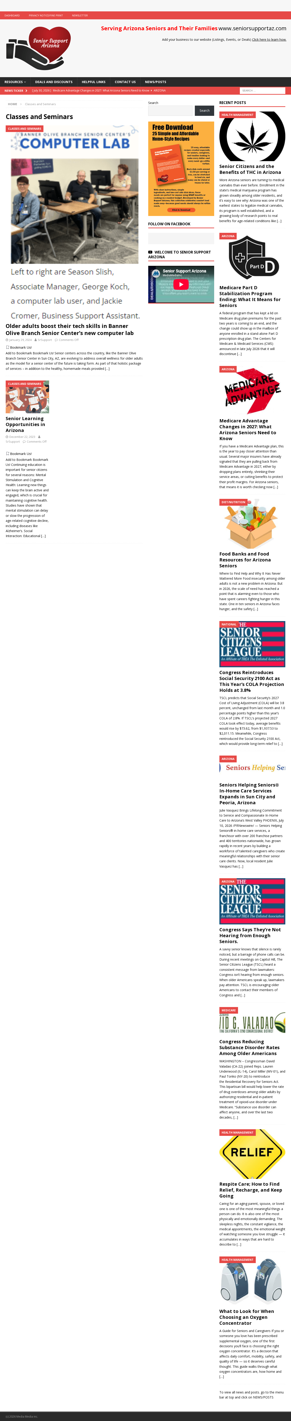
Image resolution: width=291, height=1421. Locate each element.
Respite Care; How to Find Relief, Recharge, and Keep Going (250, 1190)
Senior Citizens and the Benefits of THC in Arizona (250, 169)
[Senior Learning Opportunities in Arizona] (27, 397)
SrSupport (45, 340)
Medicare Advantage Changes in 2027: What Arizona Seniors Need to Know (247, 430)
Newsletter (80, 15)
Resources (14, 82)
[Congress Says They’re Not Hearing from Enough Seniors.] (252, 901)
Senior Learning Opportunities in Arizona (25, 424)
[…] (107, 368)
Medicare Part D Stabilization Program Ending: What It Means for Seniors (250, 296)
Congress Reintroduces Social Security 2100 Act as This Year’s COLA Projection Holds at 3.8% (251, 681)
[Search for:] (262, 90)
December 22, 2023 (22, 437)
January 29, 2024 (20, 340)
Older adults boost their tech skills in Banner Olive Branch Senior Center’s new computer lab (70, 329)
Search (153, 103)
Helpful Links (93, 82)
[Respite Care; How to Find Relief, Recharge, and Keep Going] (252, 1154)
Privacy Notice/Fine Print (46, 15)
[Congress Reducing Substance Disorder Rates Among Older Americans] (252, 1021)
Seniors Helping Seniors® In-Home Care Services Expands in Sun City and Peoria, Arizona (249, 794)
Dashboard (12, 15)
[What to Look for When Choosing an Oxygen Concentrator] (252, 1281)
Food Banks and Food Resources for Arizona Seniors (245, 560)
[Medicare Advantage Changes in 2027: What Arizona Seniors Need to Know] (252, 391)
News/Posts (155, 82)
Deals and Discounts (54, 82)
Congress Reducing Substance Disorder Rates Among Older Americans (249, 1047)
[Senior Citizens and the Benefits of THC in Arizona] (252, 136)
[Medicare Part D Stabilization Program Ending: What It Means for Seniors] (252, 257)
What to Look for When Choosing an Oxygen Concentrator (246, 1317)
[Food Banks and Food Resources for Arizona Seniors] (252, 523)
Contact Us (125, 82)
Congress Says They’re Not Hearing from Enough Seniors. (250, 935)
